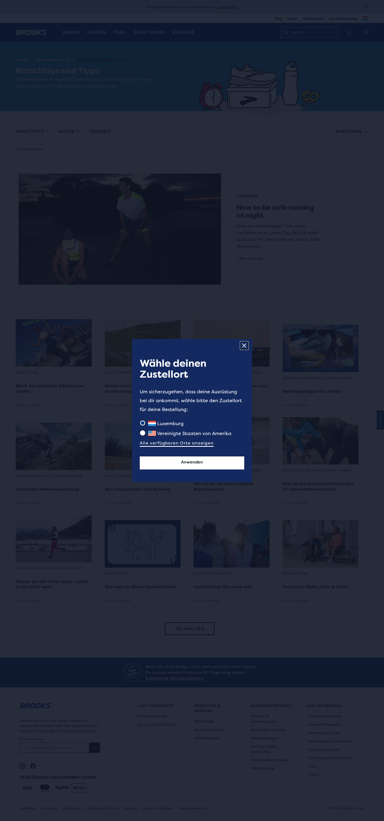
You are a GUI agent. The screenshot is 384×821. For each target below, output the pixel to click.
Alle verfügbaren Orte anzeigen (177, 443)
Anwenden (192, 462)
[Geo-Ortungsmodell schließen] (244, 345)
